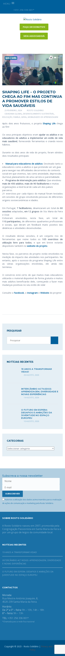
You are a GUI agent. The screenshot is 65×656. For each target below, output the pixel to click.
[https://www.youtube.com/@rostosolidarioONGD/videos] (13, 629)
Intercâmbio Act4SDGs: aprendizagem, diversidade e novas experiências (39, 391)
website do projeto (36, 245)
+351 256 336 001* (23, 9)
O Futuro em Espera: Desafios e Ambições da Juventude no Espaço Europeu (36, 414)
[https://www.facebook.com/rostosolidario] (3, 629)
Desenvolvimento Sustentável (38, 113)
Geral (24, 117)
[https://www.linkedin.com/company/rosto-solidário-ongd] (8, 629)
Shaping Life (49, 123)
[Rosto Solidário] (32, 19)
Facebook (19, 292)
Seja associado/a (34, 36)
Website (44, 292)
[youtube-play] (49, 10)
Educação (7, 117)
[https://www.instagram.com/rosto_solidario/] (18, 629)
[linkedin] (54, 10)
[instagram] (38, 10)
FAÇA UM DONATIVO (34, 27)
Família (16, 117)
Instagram (32, 292)
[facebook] (43, 10)
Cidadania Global (13, 113)
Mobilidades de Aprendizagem (43, 117)
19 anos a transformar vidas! (19, 552)
